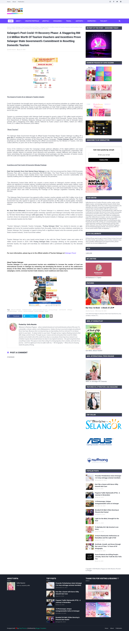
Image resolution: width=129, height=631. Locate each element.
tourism (20, 311)
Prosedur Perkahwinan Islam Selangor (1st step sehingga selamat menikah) (108, 477)
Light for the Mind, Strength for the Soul (107, 519)
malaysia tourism (27, 309)
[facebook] (113, 1)
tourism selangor (39, 311)
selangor (69, 309)
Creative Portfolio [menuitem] (32, 21)
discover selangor (16, 309)
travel (13, 27)
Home (8, 1)
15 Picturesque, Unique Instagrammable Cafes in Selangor (107, 502)
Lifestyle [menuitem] (45, 21)
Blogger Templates (41, 628)
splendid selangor (12, 311)
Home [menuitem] (11, 21)
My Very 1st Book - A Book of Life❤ (100, 308)
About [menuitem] (18, 21)
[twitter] (117, 1)
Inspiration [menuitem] (91, 21)
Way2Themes (23, 628)
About (14, 1)
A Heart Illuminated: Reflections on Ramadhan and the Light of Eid (107, 537)
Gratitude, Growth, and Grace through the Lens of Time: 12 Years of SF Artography (108, 546)
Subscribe (103, 160)
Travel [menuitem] (68, 21)
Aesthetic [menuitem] (79, 21)
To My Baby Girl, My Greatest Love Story (107, 528)
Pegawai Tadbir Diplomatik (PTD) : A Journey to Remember (107, 494)
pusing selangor (53, 309)
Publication (21, 1)
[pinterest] (120, 1)
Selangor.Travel (70, 253)
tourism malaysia (28, 311)
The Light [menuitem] (103, 21)
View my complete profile (23, 585)
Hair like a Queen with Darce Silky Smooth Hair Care (106, 485)
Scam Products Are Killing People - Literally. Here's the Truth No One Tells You (108, 557)
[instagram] (110, 1)
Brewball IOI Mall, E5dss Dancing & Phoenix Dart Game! (107, 511)
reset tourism (62, 309)
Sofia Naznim (12, 49)
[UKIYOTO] (104, 296)
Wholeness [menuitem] (57, 21)
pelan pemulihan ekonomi (40, 309)
